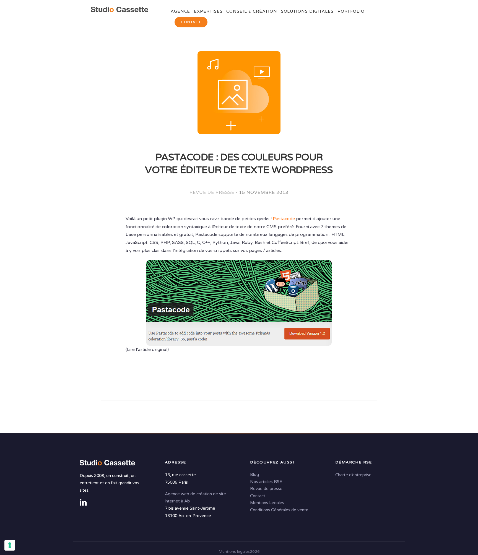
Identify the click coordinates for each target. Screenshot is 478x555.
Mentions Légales (267, 503)
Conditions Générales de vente (279, 509)
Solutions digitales (307, 11)
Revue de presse (211, 192)
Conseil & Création (251, 11)
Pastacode (284, 219)
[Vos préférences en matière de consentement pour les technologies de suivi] (9, 545)
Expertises (208, 11)
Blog (254, 474)
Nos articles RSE (266, 481)
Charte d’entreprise (353, 475)
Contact (191, 22)
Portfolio (351, 11)
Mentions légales (234, 551)
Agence (180, 11)
